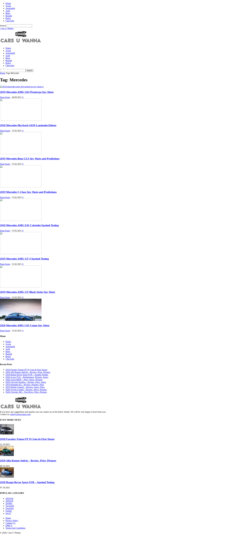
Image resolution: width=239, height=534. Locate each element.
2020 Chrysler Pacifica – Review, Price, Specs (26, 382)
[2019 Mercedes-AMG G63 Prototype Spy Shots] (22, 86)
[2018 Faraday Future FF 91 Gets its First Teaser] (7, 434)
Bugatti (9, 16)
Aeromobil (10, 8)
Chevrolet (10, 21)
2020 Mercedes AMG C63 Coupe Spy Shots (24, 325)
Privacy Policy (12, 520)
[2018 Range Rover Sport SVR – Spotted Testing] (7, 477)
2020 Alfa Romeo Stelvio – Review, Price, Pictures (28, 372)
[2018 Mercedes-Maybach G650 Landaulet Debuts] (20, 120)
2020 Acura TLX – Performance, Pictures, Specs (27, 377)
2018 (9, 503)
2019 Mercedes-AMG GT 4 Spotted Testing (24, 258)
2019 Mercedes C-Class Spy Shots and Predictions (28, 192)
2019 (9, 498)
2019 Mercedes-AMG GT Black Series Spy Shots (27, 292)
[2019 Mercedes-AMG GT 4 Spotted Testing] (20, 253)
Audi (8, 11)
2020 (9, 501)
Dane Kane (5, 97)
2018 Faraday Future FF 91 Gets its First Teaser (26, 370)
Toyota (10, 506)
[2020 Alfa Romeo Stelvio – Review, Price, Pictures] (7, 455)
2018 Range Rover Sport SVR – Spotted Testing (27, 375)
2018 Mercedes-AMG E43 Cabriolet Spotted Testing (29, 225)
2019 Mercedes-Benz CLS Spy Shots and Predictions (29, 158)
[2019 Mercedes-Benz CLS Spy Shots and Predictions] (20, 153)
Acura (8, 6)
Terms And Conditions (15, 528)
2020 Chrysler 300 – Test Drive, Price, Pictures (26, 392)
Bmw (8, 13)
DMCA (9, 525)
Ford (9, 511)
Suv (8, 513)
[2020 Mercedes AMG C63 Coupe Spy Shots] (20, 320)
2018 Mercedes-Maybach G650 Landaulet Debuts (28, 125)
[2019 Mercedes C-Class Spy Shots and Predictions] (20, 186)
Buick (8, 18)
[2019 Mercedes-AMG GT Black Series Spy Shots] (20, 287)
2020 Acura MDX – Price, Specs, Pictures (24, 380)
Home (8, 3)
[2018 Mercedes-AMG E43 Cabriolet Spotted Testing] (20, 220)
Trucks (10, 508)
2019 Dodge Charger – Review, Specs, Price (25, 387)
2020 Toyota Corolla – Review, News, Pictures (26, 389)
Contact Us (10, 523)
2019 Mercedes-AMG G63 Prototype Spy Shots (27, 92)
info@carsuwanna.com (20, 414)
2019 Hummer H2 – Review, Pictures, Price (25, 384)
